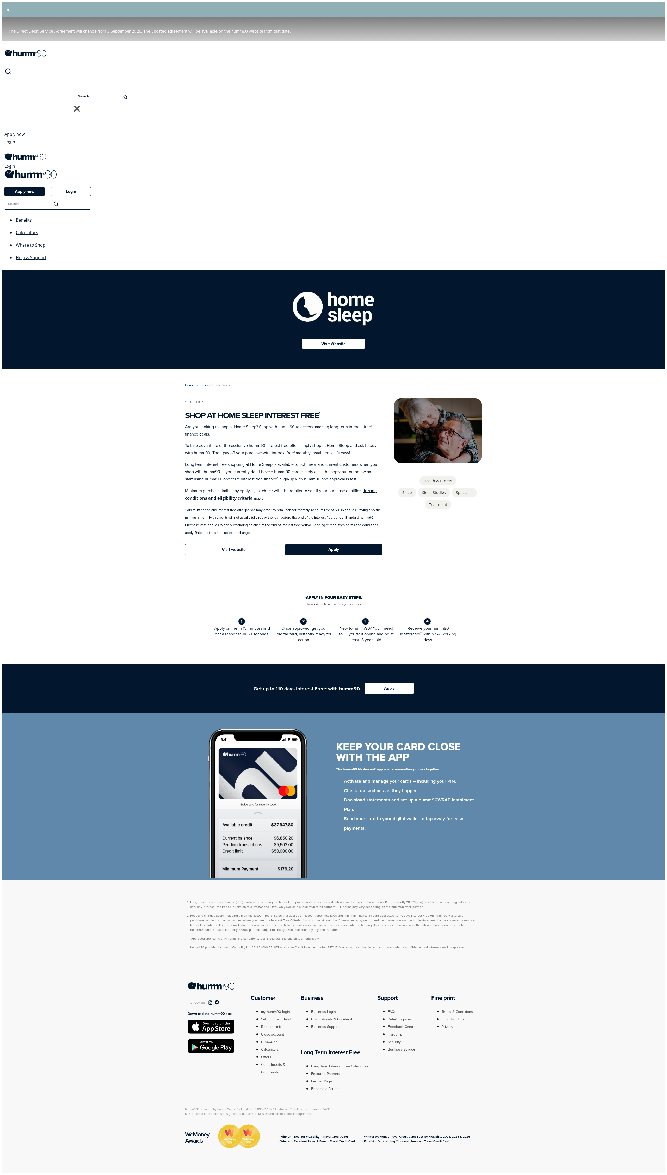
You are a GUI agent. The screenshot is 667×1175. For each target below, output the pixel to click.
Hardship (395, 1034)
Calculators (27, 232)
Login (9, 142)
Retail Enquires (400, 1019)
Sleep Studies (434, 492)
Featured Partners (325, 1073)
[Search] (8, 73)
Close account (272, 1034)
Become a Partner (325, 1089)
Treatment (438, 504)
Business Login (323, 1011)
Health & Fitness (438, 480)
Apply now (14, 134)
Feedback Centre (402, 1027)
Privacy (447, 1027)
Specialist (464, 492)
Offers (266, 1057)
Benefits (24, 220)
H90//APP (269, 1042)
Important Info (453, 1019)
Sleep (407, 492)
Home (189, 385)
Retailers (203, 385)
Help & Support (31, 257)
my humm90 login (275, 1011)
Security (394, 1042)
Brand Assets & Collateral (331, 1019)
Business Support (325, 1027)
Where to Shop (30, 245)
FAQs (392, 1011)
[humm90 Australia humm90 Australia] (25, 55)
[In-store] (438, 460)
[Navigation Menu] (7, 150)
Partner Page (321, 1081)
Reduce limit (271, 1027)
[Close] (76, 109)
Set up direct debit (276, 1019)
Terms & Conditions (457, 1011)
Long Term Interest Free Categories (339, 1066)
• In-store (194, 402)
